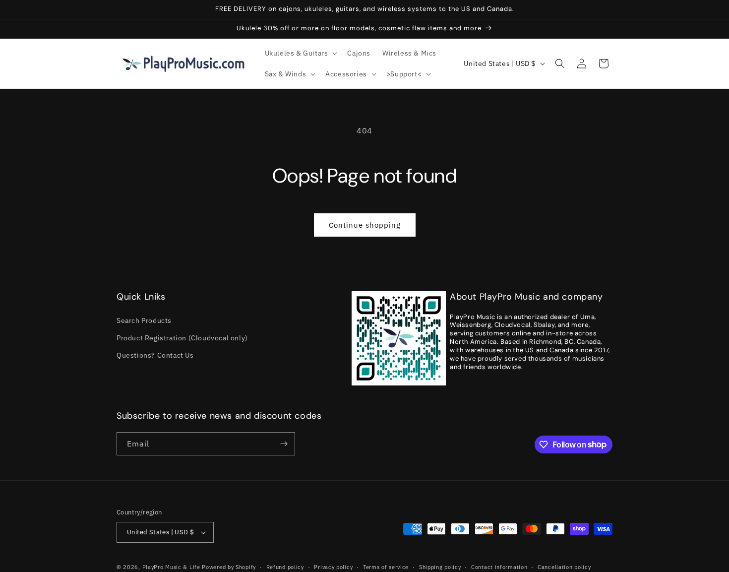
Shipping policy (440, 567)
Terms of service (386, 567)
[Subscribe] (284, 443)
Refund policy (285, 567)
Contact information (499, 567)
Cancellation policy (564, 567)
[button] (300, 53)
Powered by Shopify (229, 567)
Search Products (144, 320)
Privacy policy (333, 567)
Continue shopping (365, 225)
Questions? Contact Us (155, 355)
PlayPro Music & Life (171, 567)
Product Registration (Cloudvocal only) (182, 337)
